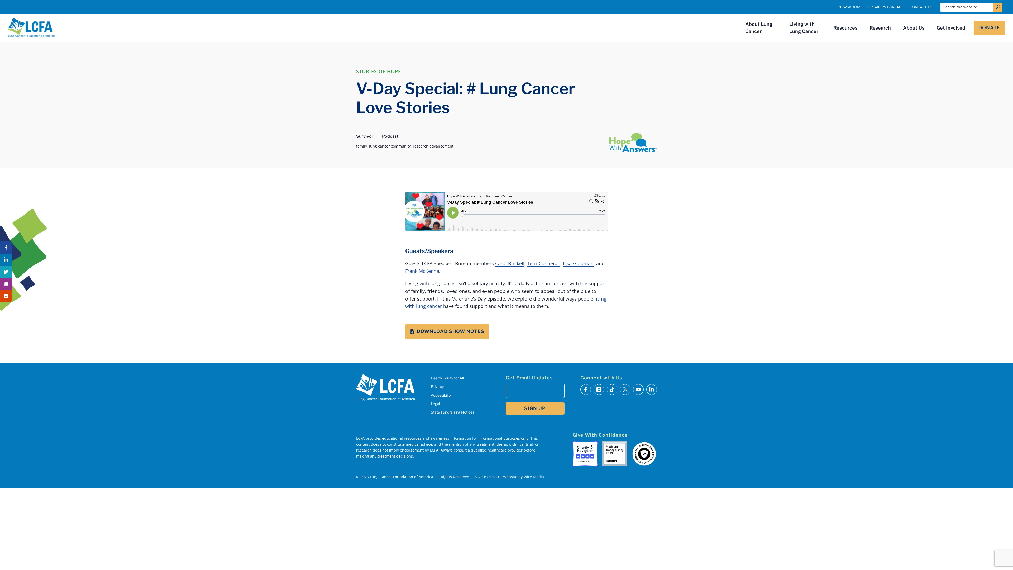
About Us (913, 28)
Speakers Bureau (885, 7)
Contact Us (921, 7)
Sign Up (535, 408)
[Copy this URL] (6, 284)
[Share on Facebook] (6, 247)
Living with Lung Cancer (803, 27)
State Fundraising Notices (452, 412)
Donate (989, 27)
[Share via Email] (6, 296)
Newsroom (849, 7)
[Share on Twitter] (6, 272)
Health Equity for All (447, 378)
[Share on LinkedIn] (6, 260)
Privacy (437, 386)
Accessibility (441, 395)
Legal (435, 403)
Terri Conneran (543, 263)
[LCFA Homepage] (31, 27)
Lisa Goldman (578, 263)
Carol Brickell (509, 263)
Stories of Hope (378, 71)
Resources (845, 28)
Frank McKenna (422, 271)
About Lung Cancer (758, 27)
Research (880, 28)
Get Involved (950, 28)
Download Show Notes (450, 331)
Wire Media (534, 476)
